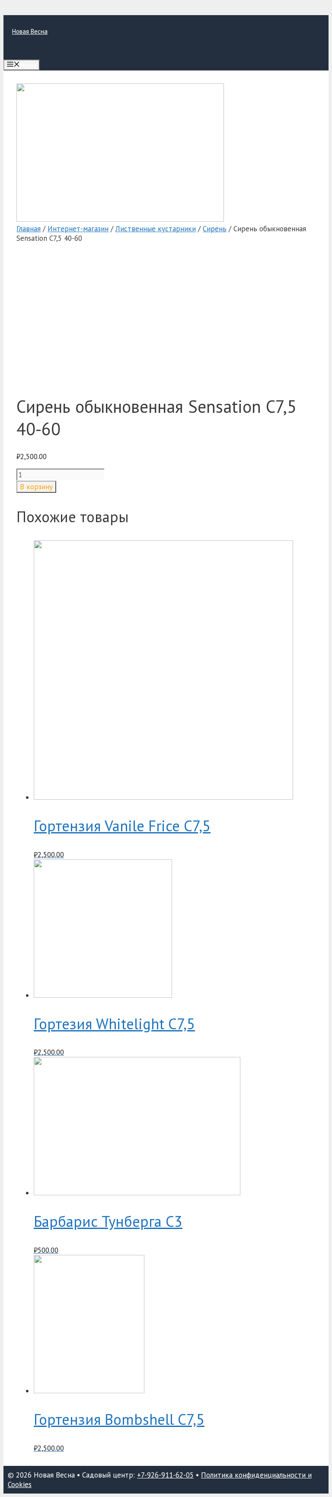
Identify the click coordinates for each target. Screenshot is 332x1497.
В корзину (36, 487)
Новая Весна (30, 31)
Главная (28, 228)
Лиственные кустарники (155, 228)
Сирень (215, 228)
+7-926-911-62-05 (165, 1475)
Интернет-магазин (78, 228)
